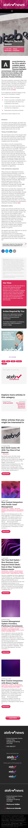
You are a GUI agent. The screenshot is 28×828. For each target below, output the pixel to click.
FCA (17, 509)
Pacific (9, 510)
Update (2, 512)
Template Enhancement (15, 573)
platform (13, 630)
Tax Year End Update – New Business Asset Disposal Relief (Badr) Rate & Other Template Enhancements (11, 564)
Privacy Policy (5, 820)
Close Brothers (4, 628)
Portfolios (3, 573)
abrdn (22, 627)
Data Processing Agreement (17, 820)
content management (10, 509)
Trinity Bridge (9, 631)
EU (15, 509)
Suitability (11, 508)
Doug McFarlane (4, 508)
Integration (21, 509)
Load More (13, 718)
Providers (8, 573)
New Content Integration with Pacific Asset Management (12, 504)
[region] (14, 345)
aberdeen (19, 627)
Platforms (21, 572)
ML (7, 510)
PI (22, 510)
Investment (3, 510)
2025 (16, 508)
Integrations (15, 572)
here (14, 89)
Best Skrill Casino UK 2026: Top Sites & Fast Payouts (10, 450)
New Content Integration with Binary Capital (12, 681)
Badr (18, 571)
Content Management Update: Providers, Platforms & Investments (12, 623)
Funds (11, 572)
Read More (6, 473)
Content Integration (8, 686)
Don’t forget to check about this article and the (13, 244)
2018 (16, 684)
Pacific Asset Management (16, 510)
